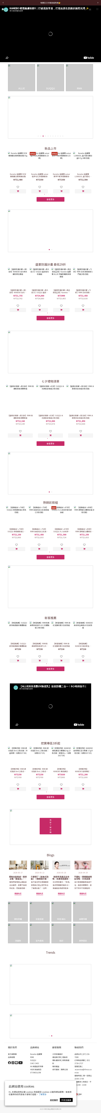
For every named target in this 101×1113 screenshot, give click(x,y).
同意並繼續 (66, 1099)
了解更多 (43, 1094)
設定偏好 (54, 1099)
